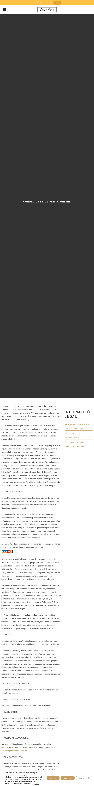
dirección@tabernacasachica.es (14, 751)
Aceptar (53, 778)
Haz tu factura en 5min (74, 447)
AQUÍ (37, 784)
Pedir (57, 2)
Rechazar (67, 778)
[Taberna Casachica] (47, 9)
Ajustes (82, 778)
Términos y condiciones (74, 428)
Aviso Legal (69, 433)
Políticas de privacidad (74, 442)
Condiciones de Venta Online (77, 424)
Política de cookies (72, 437)
